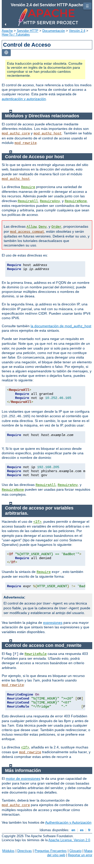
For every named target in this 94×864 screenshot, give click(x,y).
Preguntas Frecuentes (51, 851)
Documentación (53, 31)
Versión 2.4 (77, 31)
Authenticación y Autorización (68, 822)
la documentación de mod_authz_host (61, 326)
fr (89, 830)
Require (28, 187)
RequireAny (50, 201)
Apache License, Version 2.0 (69, 840)
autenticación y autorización (24, 99)
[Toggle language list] (6, 52)
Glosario (75, 851)
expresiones (52, 623)
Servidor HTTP (27, 31)
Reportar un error (80, 855)
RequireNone (76, 201)
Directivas (24, 851)
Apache (7, 31)
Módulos (8, 851)
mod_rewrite (26, 143)
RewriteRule (36, 654)
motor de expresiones (23, 778)
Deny (43, 227)
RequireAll (28, 201)
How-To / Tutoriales (16, 34)
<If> (37, 522)
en (73, 830)
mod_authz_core (16, 133)
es (81, 830)
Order (56, 227)
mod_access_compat (27, 232)
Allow (32, 227)
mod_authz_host (48, 133)
